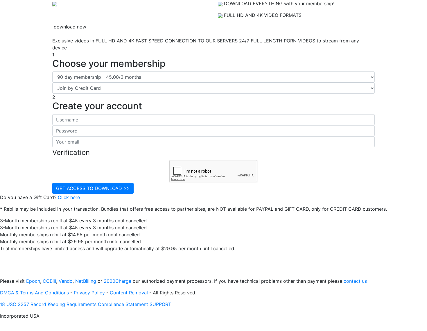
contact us (355, 281)
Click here (69, 197)
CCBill (49, 281)
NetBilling (85, 281)
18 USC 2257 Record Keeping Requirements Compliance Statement (74, 304)
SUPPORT (160, 304)
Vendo (66, 281)
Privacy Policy (89, 293)
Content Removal (129, 293)
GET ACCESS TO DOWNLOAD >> (93, 188)
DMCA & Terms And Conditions (34, 293)
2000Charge (117, 281)
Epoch (33, 281)
